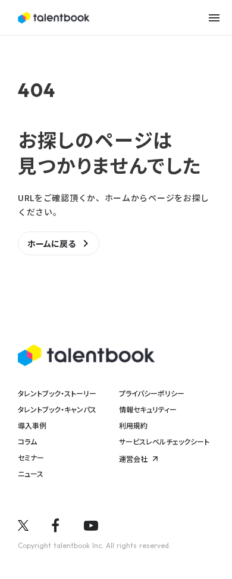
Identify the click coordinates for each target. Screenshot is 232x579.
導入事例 (32, 425)
